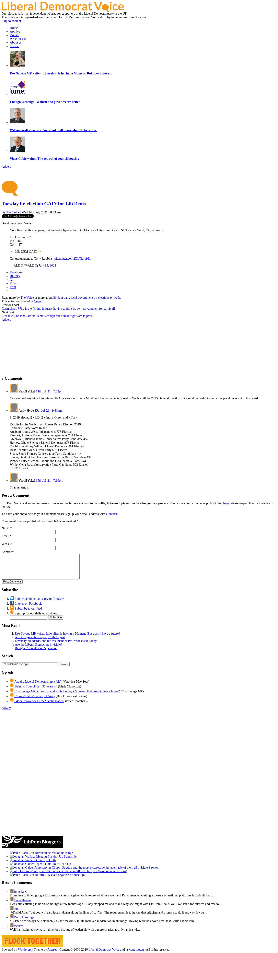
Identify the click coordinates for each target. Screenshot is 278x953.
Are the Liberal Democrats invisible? (38, 644)
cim (16, 908)
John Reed (20, 891)
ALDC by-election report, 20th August (40, 637)
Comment (8, 552)
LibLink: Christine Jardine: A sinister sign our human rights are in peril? (47, 316)
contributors (136, 949)
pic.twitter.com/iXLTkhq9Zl (72, 258)
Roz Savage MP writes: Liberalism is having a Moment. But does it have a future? (67, 633)
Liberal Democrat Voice (104, 949)
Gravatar (111, 514)
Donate (14, 35)
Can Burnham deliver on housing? (50, 853)
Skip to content (11, 21)
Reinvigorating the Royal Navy (34, 696)
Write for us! (18, 38)
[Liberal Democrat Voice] (63, 10)
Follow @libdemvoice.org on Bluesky (39, 598)
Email (5, 536)
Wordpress (25, 949)
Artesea (52, 949)
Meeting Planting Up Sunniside (56, 856)
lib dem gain (61, 297)
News (37, 301)
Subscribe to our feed (28, 608)
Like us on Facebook (28, 603)
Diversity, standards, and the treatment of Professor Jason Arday (56, 641)
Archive (15, 31)
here (226, 503)
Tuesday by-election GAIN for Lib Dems (44, 203)
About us (16, 42)
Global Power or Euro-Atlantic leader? (39, 701)
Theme (14, 46)
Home (14, 28)
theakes (18, 926)
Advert (6, 166)
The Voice (13, 212)
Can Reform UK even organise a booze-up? (56, 874)
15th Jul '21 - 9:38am (48, 410)
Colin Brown (22, 900)
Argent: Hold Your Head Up (52, 864)
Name (5, 528)
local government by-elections (90, 297)
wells (117, 297)
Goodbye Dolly (45, 860)
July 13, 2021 (47, 265)
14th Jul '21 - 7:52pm (49, 391)
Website (7, 544)
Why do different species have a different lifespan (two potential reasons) (80, 871)
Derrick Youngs (24, 917)
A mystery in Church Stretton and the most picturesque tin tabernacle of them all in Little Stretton (96, 867)
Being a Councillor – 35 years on (36, 648)
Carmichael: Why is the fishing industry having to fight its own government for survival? (58, 308)
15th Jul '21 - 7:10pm (49, 480)
